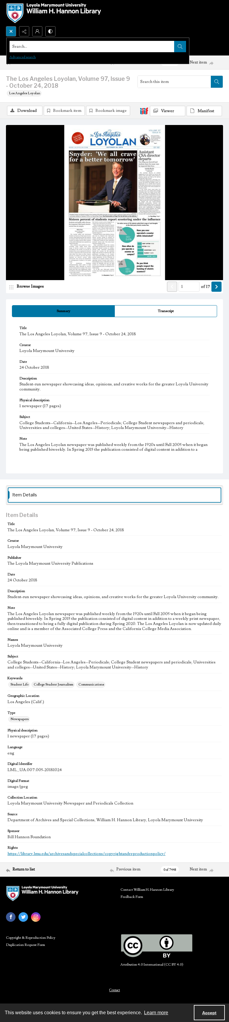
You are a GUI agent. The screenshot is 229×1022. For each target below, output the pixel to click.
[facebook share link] (11, 917)
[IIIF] (144, 111)
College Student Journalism (53, 684)
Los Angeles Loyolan (24, 93)
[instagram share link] (36, 917)
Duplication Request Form (25, 945)
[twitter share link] (23, 917)
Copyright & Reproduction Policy (30, 937)
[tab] (63, 311)
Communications (91, 684)
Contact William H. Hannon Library (147, 889)
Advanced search (23, 57)
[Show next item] (216, 287)
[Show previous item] (172, 287)
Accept (209, 1012)
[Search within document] (217, 82)
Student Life (19, 684)
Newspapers (19, 719)
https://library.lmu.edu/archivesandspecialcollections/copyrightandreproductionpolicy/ (86, 853)
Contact (114, 990)
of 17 (205, 286)
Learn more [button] (156, 1012)
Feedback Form (131, 897)
